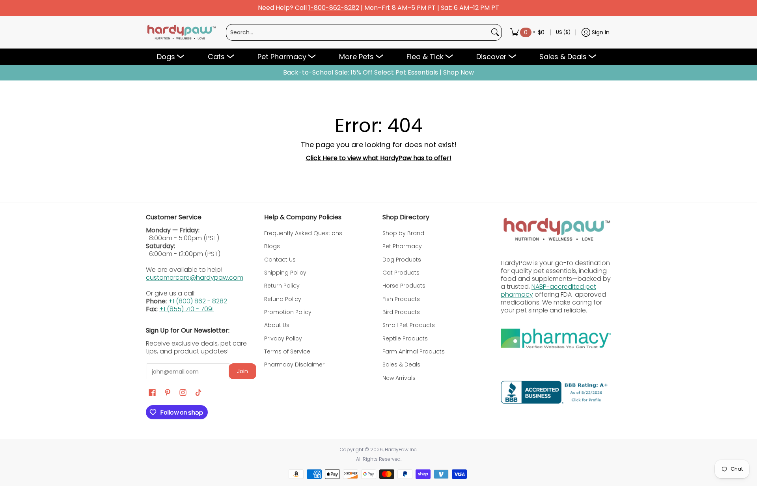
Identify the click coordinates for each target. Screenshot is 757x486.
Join (242, 371)
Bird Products (401, 312)
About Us (276, 325)
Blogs (272, 246)
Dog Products (401, 260)
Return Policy (282, 286)
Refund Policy (282, 299)
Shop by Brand (403, 233)
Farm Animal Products (413, 351)
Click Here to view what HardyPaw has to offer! (378, 158)
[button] (152, 393)
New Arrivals (399, 378)
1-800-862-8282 (333, 8)
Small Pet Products (408, 325)
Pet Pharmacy (402, 246)
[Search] (495, 32)
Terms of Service (287, 351)
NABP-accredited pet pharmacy (548, 290)
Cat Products (401, 273)
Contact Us (280, 260)
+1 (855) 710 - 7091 (186, 309)
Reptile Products (405, 338)
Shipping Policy (285, 273)
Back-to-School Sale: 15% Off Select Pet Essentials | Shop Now (378, 73)
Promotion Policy (287, 312)
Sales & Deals (401, 364)
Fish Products (401, 299)
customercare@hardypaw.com (194, 277)
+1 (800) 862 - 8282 (197, 301)
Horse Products (403, 286)
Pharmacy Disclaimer (294, 364)
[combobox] (357, 32)
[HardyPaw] (181, 32)
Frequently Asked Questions (303, 233)
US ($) (563, 32)
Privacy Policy (283, 338)
